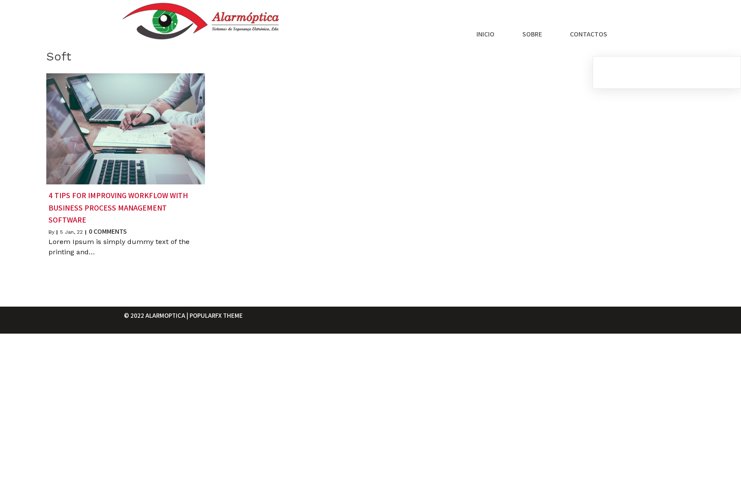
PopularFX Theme (216, 315)
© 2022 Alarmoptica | (157, 315)
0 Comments (108, 231)
